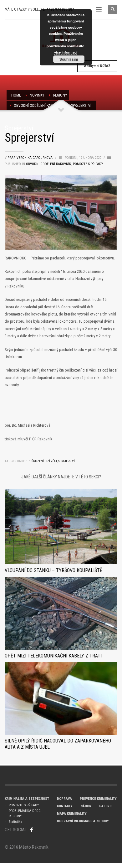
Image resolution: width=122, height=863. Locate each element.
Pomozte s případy (88, 164)
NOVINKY (37, 95)
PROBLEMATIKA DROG (25, 811)
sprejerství (66, 461)
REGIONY (60, 95)
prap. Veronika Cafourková (30, 158)
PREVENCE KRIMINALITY (98, 799)
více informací (65, 52)
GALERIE (105, 806)
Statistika (15, 822)
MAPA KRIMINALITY (72, 814)
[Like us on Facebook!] (31, 829)
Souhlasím (68, 59)
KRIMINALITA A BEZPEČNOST (27, 799)
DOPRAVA (64, 799)
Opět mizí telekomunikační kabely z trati (53, 656)
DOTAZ (97, 66)
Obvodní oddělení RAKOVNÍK (38, 105)
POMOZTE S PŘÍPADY (24, 805)
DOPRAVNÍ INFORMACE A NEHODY (83, 821)
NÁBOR (85, 806)
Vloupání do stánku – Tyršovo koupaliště (53, 570)
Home (16, 95)
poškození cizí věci (42, 461)
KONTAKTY (65, 806)
